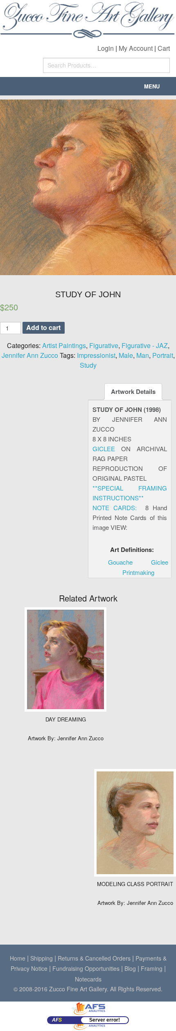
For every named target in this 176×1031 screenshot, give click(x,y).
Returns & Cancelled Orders (94, 958)
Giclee (159, 562)
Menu (152, 86)
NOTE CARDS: (115, 507)
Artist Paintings (64, 345)
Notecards (88, 979)
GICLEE (104, 448)
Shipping (41, 958)
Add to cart (43, 327)
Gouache (120, 562)
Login (105, 48)
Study (88, 365)
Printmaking (138, 572)
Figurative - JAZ (145, 345)
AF (57, 1020)
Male (126, 355)
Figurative (103, 345)
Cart (164, 48)
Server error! (104, 1020)
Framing (151, 968)
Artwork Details (133, 391)
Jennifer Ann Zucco (30, 355)
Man (142, 355)
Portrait (162, 355)
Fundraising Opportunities (86, 968)
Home (17, 958)
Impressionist (96, 355)
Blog (130, 968)
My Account (136, 48)
